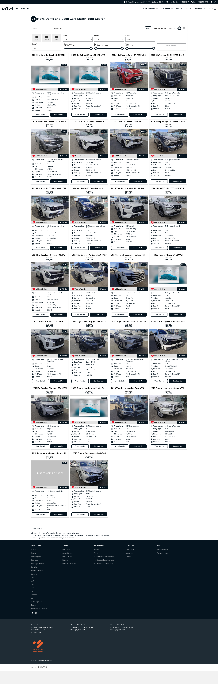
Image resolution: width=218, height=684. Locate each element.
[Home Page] (7, 8)
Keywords (57, 28)
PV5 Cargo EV (36, 602)
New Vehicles (149, 9)
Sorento (34, 567)
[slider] (91, 48)
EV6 (32, 588)
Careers (128, 557)
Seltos (33, 553)
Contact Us (58, 115)
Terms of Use (162, 553)
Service (198, 9)
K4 (32, 598)
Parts (96, 553)
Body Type (36, 44)
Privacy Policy (162, 550)
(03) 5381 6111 (40, 630)
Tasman (34, 605)
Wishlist (64, 89)
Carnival (34, 574)
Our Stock (165, 9)
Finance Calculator (69, 564)
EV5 (32, 584)
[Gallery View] (179, 28)
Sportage (34, 560)
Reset (148, 28)
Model (96, 35)
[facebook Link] (211, 2)
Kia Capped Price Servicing (104, 560)
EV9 (32, 591)
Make (65, 35)
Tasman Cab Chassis (39, 609)
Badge (127, 35)
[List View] (184, 28)
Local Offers (67, 557)
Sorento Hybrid (37, 571)
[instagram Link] (214, 2)
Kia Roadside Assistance (103, 564)
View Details (40, 115)
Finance (65, 560)
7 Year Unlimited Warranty (104, 557)
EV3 (32, 577)
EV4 (32, 581)
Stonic (33, 550)
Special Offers (183, 9)
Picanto (34, 595)
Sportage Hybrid (37, 564)
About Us (129, 553)
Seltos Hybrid (36, 557)
